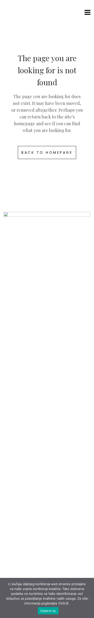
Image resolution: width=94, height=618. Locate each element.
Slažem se (48, 611)
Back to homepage (47, 152)
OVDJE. (64, 603)
